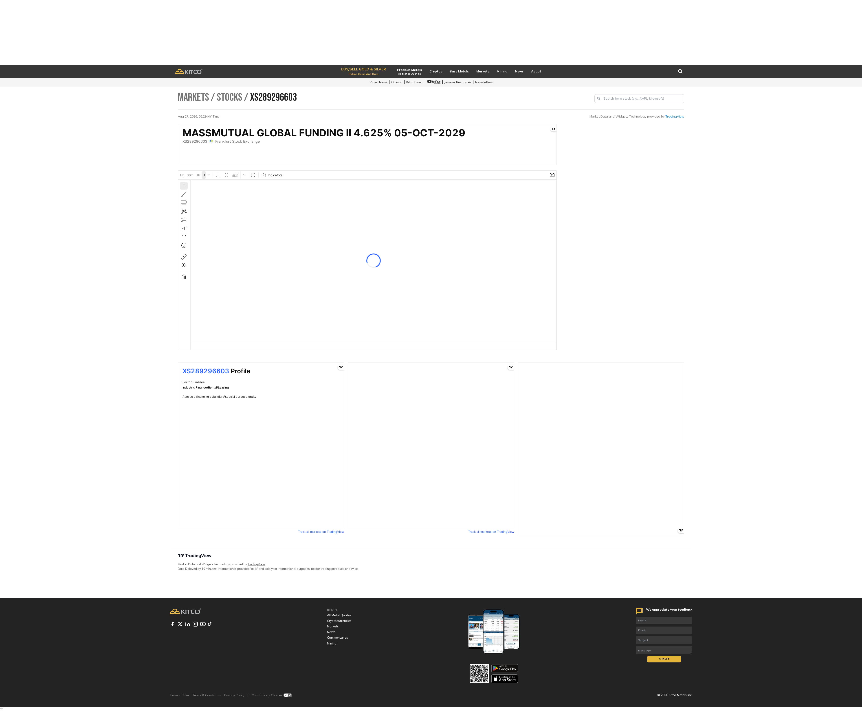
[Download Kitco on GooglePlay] (504, 668)
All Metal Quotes (339, 615)
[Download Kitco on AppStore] (504, 678)
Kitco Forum (414, 82)
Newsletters (484, 82)
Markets (333, 626)
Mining (331, 643)
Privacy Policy (234, 695)
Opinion (396, 82)
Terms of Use (179, 695)
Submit (664, 659)
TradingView (674, 116)
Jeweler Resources (457, 82)
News (331, 632)
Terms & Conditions (206, 695)
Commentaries (337, 638)
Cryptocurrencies (339, 621)
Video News (378, 82)
